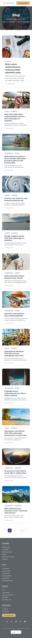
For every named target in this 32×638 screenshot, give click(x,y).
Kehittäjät (5, 559)
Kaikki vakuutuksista (7, 595)
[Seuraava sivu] (27, 530)
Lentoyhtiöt (5, 549)
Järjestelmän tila (6, 599)
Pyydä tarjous (6, 592)
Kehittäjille (5, 597)
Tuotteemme (5, 568)
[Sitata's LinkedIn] (21, 621)
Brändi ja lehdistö (7, 576)
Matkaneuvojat (6, 547)
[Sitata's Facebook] (7, 621)
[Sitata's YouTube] (25, 621)
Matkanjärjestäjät (7, 552)
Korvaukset (5, 609)
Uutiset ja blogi (6, 571)
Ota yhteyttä (5, 611)
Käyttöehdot (5, 578)
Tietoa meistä (6, 573)
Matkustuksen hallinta (8, 557)
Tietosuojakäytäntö (7, 580)
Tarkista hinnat (23, 3)
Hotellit (4, 554)
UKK (3, 590)
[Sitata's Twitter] (11, 621)
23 (22, 530)
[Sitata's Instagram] (16, 621)
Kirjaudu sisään (8, 615)
